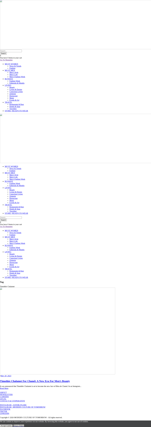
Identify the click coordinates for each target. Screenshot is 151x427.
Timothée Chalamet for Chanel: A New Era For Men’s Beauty (35, 381)
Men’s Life (13, 75)
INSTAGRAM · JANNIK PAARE (13, 405)
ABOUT (3, 392)
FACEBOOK (5, 409)
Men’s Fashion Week (17, 77)
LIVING (8, 85)
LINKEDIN (4, 413)
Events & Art (14, 100)
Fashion (12, 68)
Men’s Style (13, 72)
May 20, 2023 (6, 376)
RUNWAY (9, 79)
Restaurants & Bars (16, 104)
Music (11, 98)
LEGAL (3, 399)
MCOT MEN (10, 70)
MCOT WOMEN (11, 64)
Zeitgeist (12, 94)
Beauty (12, 87)
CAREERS (4, 397)
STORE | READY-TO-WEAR (16, 111)
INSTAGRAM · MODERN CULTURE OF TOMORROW (22, 407)
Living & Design (15, 89)
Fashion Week (14, 81)
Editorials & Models (16, 83)
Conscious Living (16, 92)
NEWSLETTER (6, 395)
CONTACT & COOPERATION (12, 401)
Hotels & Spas (14, 107)
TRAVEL (8, 102)
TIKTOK (3, 411)
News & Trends (15, 66)
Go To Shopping (6, 60)
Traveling (13, 109)
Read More (4, 388)
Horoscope (13, 96)
